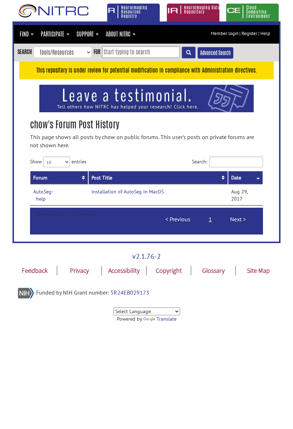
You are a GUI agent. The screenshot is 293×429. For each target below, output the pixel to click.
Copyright (169, 270)
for (97, 51)
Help (265, 33)
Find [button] (25, 34)
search (25, 51)
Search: (199, 161)
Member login (224, 33)
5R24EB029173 (129, 292)
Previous (180, 219)
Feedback (35, 270)
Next (236, 219)
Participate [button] (53, 34)
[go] (189, 52)
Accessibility (124, 270)
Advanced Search (215, 52)
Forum (40, 177)
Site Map (258, 270)
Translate (167, 319)
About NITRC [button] (119, 34)
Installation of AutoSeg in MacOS (127, 191)
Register (249, 33)
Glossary (213, 270)
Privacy (79, 270)
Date (236, 177)
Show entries (58, 161)
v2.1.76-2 (146, 256)
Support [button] (85, 34)
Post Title (101, 177)
